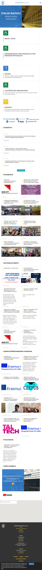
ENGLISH (26, 556)
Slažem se (31, 563)
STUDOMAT (21, 561)
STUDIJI (21, 527)
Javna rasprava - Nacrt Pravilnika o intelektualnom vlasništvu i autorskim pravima (20, 149)
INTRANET (16, 556)
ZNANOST (21, 529)
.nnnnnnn (4, 45)
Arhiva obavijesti (21, 170)
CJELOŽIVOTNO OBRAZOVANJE (21, 528)
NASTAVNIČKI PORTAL (21, 558)
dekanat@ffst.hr (21, 552)
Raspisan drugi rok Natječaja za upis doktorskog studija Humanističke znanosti (20, 137)
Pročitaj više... (6, 140)
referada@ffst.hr (21, 540)
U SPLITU (22, 2)
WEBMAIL (21, 556)
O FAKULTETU (21, 530)
